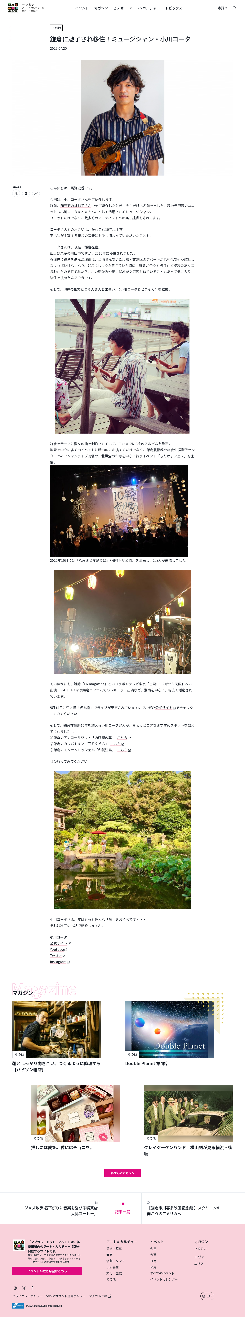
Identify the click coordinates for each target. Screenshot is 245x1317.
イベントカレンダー (164, 1279)
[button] (81, 7)
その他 (56, 28)
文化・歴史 (114, 1273)
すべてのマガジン (122, 1173)
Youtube (57, 949)
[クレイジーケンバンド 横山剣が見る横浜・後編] (188, 1120)
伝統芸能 (112, 1267)
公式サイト (163, 707)
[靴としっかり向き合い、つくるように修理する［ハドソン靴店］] (56, 1036)
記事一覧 (122, 1211)
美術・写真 (114, 1248)
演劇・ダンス (115, 1260)
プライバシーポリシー (27, 1296)
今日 (153, 1248)
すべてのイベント (162, 1273)
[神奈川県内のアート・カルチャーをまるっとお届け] (26, 7)
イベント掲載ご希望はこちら (47, 1271)
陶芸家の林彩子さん (75, 205)
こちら (122, 737)
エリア (198, 1263)
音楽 (109, 1254)
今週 (153, 1254)
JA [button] (208, 1296)
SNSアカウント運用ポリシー (66, 1296)
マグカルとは (98, 1296)
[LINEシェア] (26, 193)
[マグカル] (19, 1251)
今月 (153, 1260)
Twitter (56, 955)
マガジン (200, 1248)
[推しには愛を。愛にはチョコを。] (75, 1117)
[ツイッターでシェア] (16, 193)
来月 (153, 1267)
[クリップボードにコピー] (36, 193)
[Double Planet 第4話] (169, 1033)
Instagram (58, 961)
